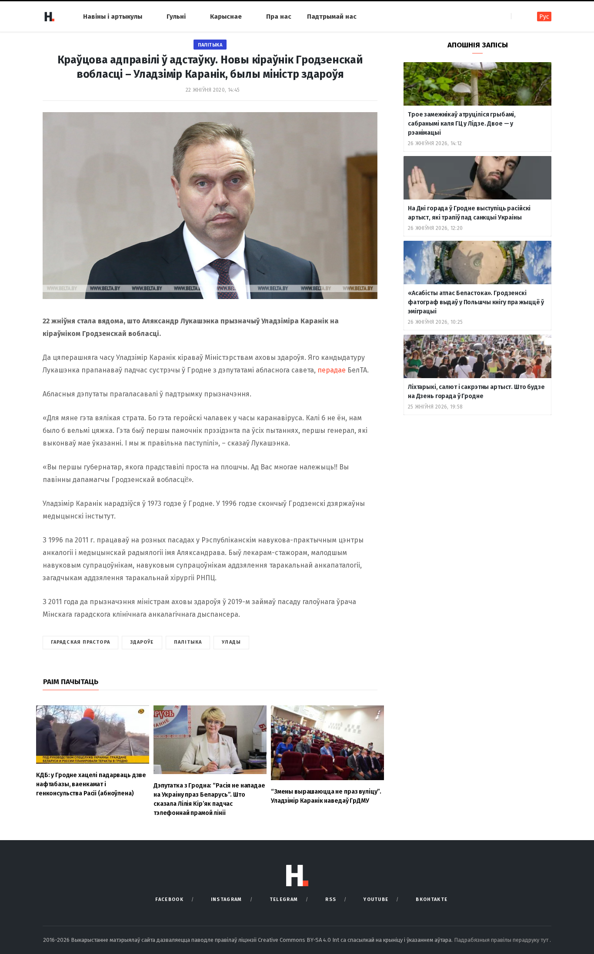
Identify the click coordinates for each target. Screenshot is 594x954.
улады (231, 642)
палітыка (188, 642)
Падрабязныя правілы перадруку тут (502, 940)
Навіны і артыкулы (112, 16)
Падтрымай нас (332, 16)
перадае (332, 370)
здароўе (142, 642)
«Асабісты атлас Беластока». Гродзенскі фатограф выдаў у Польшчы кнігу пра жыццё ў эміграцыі (476, 302)
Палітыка (210, 45)
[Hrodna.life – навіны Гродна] (49, 16)
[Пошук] (518, 16)
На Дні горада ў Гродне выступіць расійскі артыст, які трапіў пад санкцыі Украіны (469, 213)
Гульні (176, 16)
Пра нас (278, 16)
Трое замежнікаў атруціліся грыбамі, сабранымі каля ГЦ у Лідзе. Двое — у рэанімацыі (462, 123)
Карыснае (226, 16)
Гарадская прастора (80, 642)
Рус (544, 16)
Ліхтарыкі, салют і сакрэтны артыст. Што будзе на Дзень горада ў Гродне (476, 391)
